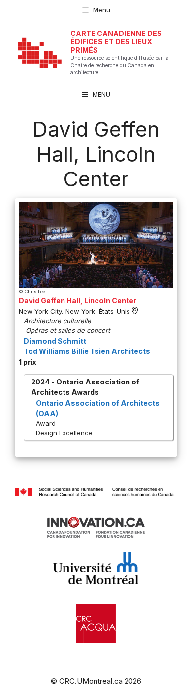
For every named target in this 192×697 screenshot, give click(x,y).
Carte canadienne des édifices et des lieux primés (116, 41)
